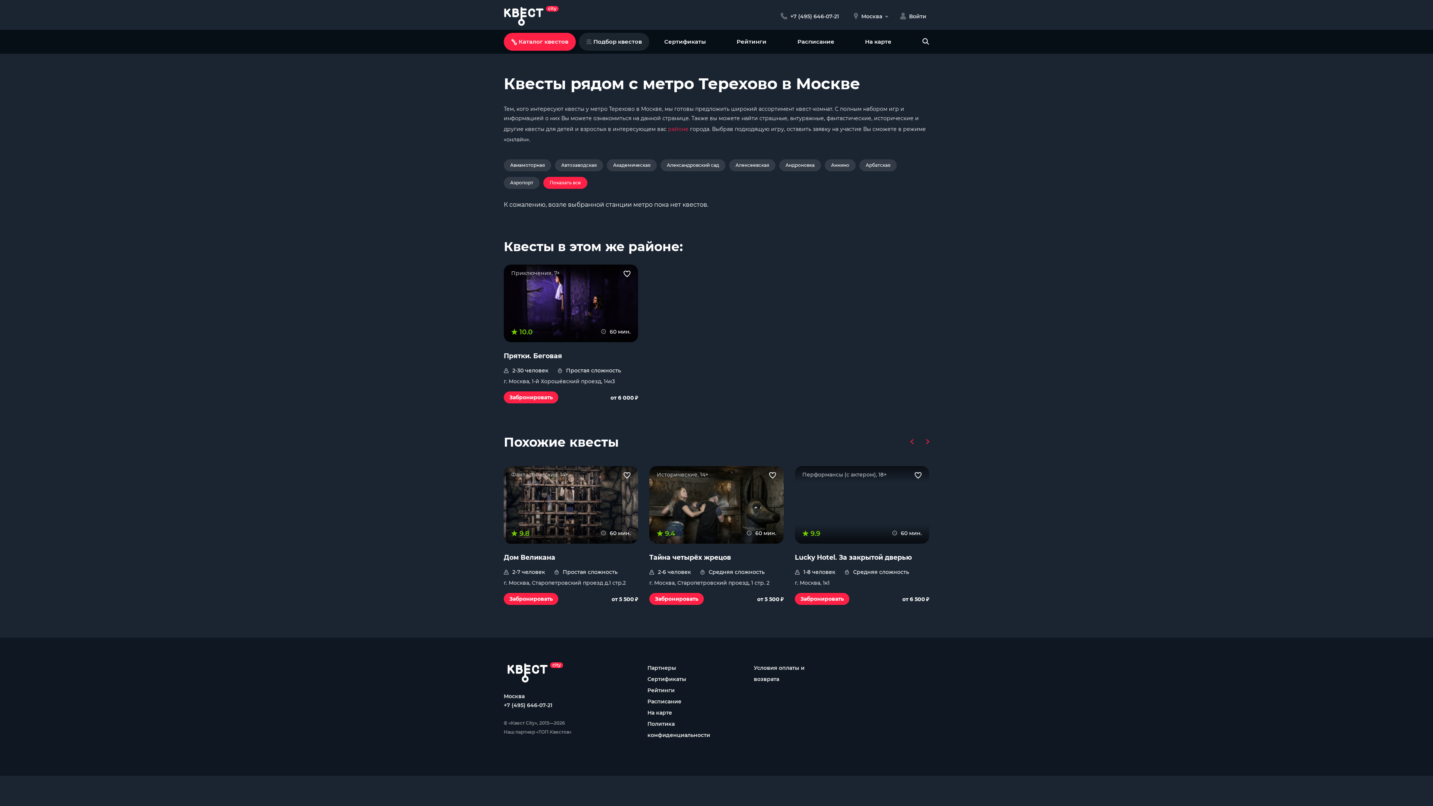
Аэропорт (521, 182)
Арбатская (878, 165)
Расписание (815, 41)
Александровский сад (693, 165)
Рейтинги (752, 41)
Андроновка (800, 165)
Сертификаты (685, 41)
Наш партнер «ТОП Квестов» (537, 732)
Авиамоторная (527, 165)
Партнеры (661, 668)
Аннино (840, 165)
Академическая (631, 165)
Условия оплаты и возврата (779, 673)
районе (678, 129)
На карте (878, 41)
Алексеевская (752, 165)
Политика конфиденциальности (678, 729)
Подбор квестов (617, 41)
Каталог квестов (543, 41)
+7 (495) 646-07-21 (528, 705)
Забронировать (531, 397)
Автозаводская (579, 165)
